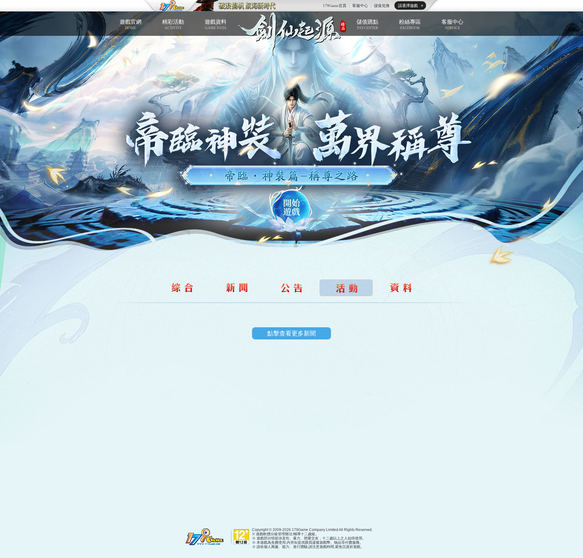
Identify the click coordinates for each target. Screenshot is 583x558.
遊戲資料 (216, 24)
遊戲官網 (130, 24)
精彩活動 (173, 24)
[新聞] (237, 288)
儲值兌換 (382, 5)
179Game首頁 (334, 5)
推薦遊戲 (235, 6)
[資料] (400, 288)
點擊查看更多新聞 (291, 333)
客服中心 (360, 5)
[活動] (182, 288)
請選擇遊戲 (408, 5)
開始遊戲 (291, 209)
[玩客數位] (203, 536)
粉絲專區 (410, 24)
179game (168, 6)
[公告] (291, 288)
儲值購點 (367, 24)
